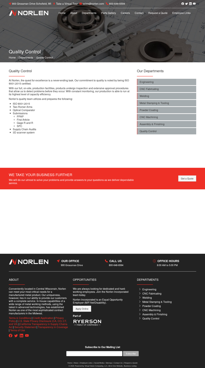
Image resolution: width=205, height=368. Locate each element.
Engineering (147, 82)
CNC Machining (149, 117)
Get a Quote (187, 178)
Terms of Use (17, 330)
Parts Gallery (108, 13)
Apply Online (82, 308)
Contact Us (118, 363)
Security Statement (25, 327)
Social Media (99, 363)
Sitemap (109, 363)
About (73, 13)
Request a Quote (158, 13)
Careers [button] (125, 13)
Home (62, 13)
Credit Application (43, 318)
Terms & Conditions (20, 318)
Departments (89, 13)
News (76, 363)
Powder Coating (149, 110)
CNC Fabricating (149, 89)
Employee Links (181, 13)
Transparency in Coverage (53, 327)
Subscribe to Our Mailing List (102, 347)
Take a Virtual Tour (67, 3)
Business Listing (130, 366)
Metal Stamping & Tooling (154, 103)
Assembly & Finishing (152, 124)
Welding (144, 96)
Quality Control (148, 131)
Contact (139, 13)
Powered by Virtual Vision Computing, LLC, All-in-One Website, (99, 366)
